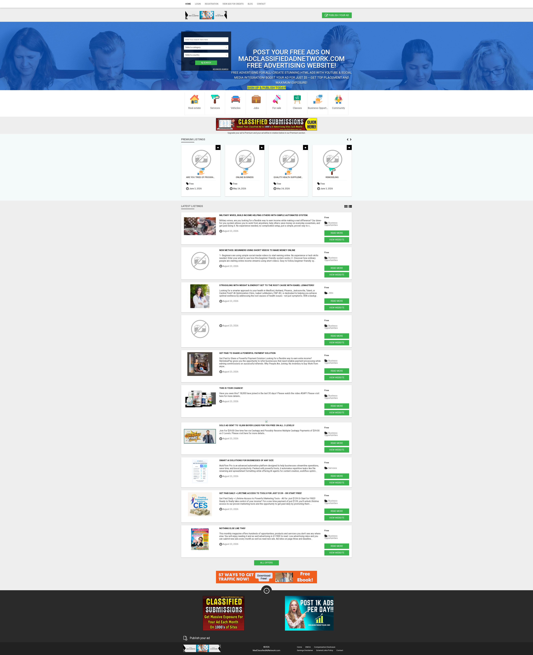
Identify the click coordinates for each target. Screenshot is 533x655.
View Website (336, 239)
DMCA (308, 647)
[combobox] (206, 47)
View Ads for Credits (233, 4)
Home (188, 4)
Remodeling (244, 177)
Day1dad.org (332, 177)
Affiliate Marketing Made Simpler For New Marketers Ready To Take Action (288, 177)
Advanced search (220, 69)
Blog (250, 4)
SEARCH (207, 63)
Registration (211, 4)
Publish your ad (338, 15)
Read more (337, 233)
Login (198, 4)
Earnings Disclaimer (305, 650)
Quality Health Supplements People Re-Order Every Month (201, 177)
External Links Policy (324, 650)
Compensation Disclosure (324, 647)
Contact (261, 4)
